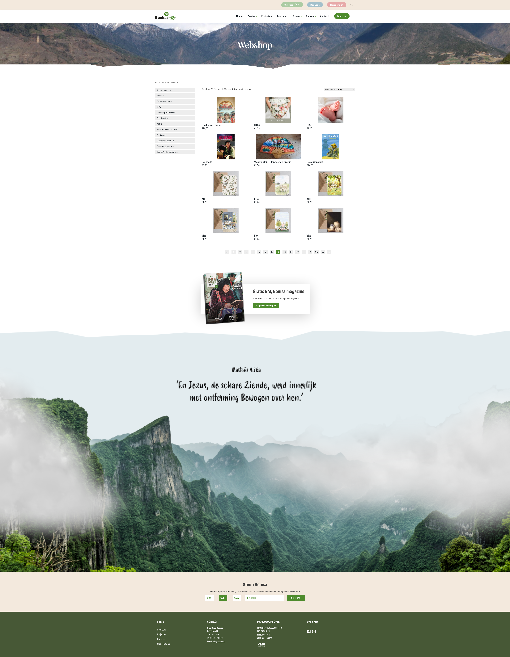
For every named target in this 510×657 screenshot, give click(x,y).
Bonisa (251, 16)
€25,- (223, 598)
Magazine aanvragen (266, 305)
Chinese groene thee (166, 112)
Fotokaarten (162, 118)
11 (291, 251)
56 (316, 251)
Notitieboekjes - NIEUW (167, 129)
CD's (159, 107)
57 (323, 251)
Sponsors (161, 629)
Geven (296, 16)
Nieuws (310, 16)
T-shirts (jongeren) (165, 146)
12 (297, 251)
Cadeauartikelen (164, 101)
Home (239, 16)
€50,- (237, 598)
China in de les (163, 644)
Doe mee (281, 16)
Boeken (160, 95)
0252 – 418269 (216, 638)
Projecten (266, 16)
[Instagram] (314, 631)
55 (310, 251)
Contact (324, 16)
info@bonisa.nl (219, 641)
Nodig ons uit (336, 5)
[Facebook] (309, 631)
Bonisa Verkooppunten (167, 152)
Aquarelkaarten (164, 90)
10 (284, 251)
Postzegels (162, 135)
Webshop (288, 5)
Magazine (315, 5)
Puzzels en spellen (165, 140)
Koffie (159, 123)
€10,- (209, 598)
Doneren (341, 16)
